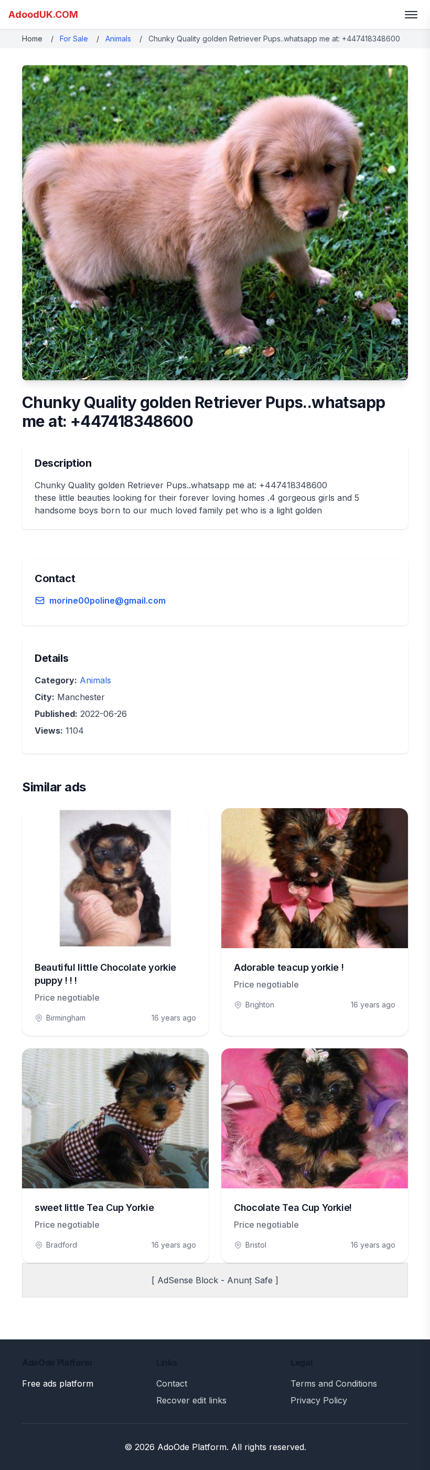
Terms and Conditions (334, 1383)
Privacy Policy (319, 1400)
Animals (118, 38)
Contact (171, 1383)
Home (32, 38)
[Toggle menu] (411, 14)
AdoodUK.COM (43, 14)
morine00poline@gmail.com (107, 600)
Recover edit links (191, 1400)
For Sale (74, 38)
